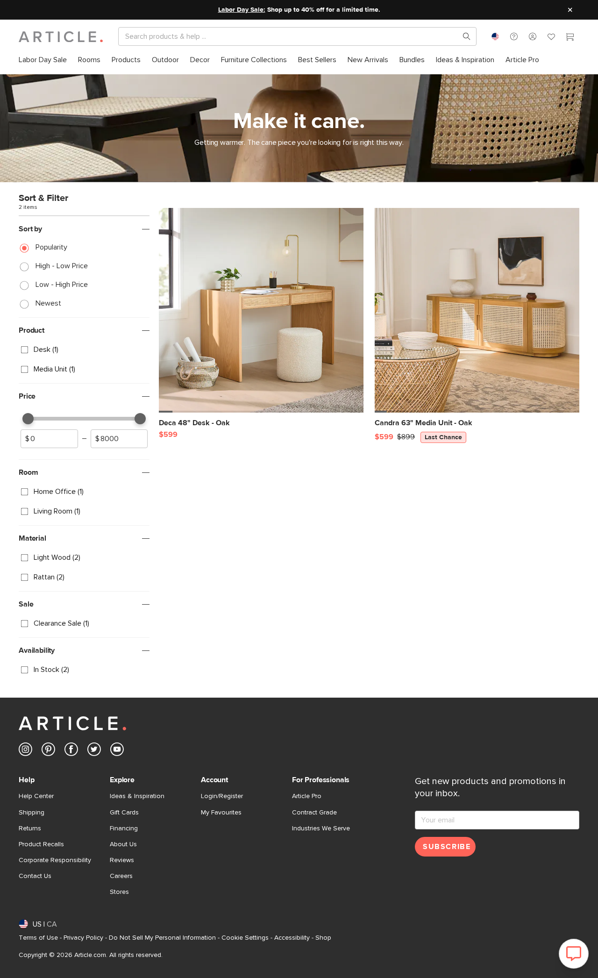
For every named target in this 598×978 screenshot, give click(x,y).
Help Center (36, 796)
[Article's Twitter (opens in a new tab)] (94, 751)
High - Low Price (62, 266)
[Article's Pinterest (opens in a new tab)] (48, 751)
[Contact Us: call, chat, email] (514, 36)
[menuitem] (42, 60)
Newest (48, 303)
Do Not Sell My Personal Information (162, 938)
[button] (514, 36)
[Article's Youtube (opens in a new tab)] (117, 751)
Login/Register (222, 796)
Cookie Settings (245, 938)
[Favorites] (551, 38)
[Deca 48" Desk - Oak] (261, 310)
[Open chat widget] (574, 954)
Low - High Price (62, 284)
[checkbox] (84, 350)
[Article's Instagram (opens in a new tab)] (25, 751)
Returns (30, 828)
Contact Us (35, 876)
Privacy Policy (83, 938)
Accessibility (292, 938)
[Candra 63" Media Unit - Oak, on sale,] (477, 310)
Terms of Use (38, 938)
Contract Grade (314, 812)
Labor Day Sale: (241, 10)
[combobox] (495, 36)
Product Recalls (41, 844)
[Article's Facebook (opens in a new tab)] (71, 751)
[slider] (28, 418)
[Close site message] (570, 9)
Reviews (122, 860)
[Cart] (570, 38)
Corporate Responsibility (55, 860)
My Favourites (221, 812)
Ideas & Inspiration (137, 796)
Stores (119, 892)
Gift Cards (124, 812)
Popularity (51, 247)
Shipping (31, 812)
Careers (121, 876)
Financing (124, 828)
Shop (323, 938)
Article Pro (306, 796)
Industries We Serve (321, 828)
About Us (123, 844)
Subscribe (446, 846)
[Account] (532, 36)
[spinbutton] (49, 438)
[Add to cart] (354, 427)
